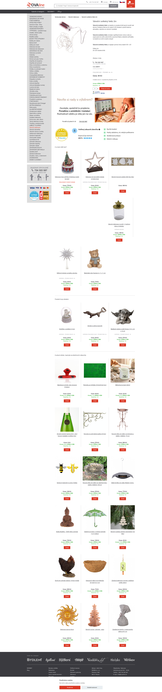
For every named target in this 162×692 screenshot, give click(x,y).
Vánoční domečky (35, 129)
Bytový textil (33, 43)
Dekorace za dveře (35, 53)
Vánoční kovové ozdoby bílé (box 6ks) (122, 177)
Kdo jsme (51, 676)
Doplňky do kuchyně (36, 63)
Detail (67, 192)
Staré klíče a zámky (35, 113)
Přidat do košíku (105, 88)
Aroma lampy (33, 35)
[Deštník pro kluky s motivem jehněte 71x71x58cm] (95, 530)
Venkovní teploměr (35, 135)
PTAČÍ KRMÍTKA (35, 21)
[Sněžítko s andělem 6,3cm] (67, 327)
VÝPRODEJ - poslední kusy (38, 31)
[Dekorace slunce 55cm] (67, 627)
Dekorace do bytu (35, 47)
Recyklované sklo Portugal (38, 103)
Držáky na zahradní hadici (37, 69)
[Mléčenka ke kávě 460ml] (123, 383)
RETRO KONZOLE (35, 105)
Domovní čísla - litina (36, 25)
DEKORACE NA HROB (37, 18)
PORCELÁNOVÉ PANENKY (38, 97)
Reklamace (52, 670)
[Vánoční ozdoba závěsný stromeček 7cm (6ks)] (123, 530)
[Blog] (59, 11)
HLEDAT (113, 6)
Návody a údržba (53, 668)
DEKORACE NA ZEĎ (36, 51)
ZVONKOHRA (34, 158)
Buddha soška (34, 37)
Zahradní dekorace (35, 142)
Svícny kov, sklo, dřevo (36, 119)
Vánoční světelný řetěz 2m (89, 17)
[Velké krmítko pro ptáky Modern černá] (123, 481)
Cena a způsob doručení (55, 674)
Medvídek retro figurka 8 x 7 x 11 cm (95, 273)
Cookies (72, 676)
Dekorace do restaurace (37, 49)
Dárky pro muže (34, 45)
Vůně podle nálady (35, 137)
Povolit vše (70, 687)
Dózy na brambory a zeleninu (38, 65)
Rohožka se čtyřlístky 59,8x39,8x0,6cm (94, 385)
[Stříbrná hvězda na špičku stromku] (67, 271)
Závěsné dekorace (35, 154)
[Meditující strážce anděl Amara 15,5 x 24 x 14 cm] (123, 327)
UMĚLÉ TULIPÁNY (35, 125)
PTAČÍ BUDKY (34, 101)
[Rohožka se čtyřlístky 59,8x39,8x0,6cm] (95, 383)
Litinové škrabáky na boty (37, 85)
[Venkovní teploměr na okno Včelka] (67, 481)
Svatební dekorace (35, 117)
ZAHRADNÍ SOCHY (36, 148)
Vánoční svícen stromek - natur (95, 629)
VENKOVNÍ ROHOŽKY (37, 29)
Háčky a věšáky (34, 71)
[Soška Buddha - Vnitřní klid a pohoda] (67, 530)
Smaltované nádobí (35, 111)
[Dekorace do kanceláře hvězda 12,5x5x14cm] (95, 175)
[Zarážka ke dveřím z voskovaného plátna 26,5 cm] (123, 627)
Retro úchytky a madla (36, 27)
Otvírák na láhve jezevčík (94, 326)
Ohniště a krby (34, 91)
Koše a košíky (34, 81)
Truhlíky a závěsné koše (37, 123)
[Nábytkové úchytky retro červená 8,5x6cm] (67, 383)
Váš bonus (115, 2)
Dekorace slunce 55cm (67, 629)
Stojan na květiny (35, 115)
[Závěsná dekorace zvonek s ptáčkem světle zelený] (123, 578)
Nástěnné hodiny (35, 89)
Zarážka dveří (34, 152)
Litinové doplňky (34, 83)
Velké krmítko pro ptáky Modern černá (122, 483)
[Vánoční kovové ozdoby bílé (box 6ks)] (123, 175)
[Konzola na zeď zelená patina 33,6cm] (95, 432)
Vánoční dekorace (35, 127)
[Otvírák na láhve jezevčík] (95, 324)
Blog (28, 670)
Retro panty (33, 107)
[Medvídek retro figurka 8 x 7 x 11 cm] (95, 271)
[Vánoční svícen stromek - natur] (95, 627)
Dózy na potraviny (35, 67)
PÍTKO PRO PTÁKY (36, 23)
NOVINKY (51, 12)
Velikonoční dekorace (36, 133)
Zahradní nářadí (34, 146)
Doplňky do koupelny (36, 61)
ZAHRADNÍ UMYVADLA (37, 150)
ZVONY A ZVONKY (35, 160)
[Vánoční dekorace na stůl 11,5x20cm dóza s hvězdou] (119, 222)
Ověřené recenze (74, 668)
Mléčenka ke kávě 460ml (122, 385)
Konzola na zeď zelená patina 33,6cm (95, 434)
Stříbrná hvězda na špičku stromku (67, 273)
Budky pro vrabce (35, 41)
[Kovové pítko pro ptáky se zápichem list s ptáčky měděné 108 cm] (95, 481)
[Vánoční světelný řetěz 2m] (72, 53)
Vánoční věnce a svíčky (37, 131)
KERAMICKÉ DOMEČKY (37, 77)
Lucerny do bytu (34, 87)
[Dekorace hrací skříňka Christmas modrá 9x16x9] (67, 175)
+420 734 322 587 (94, 2)
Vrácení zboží (52, 672)
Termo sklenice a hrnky (36, 121)
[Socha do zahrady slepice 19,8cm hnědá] (67, 578)
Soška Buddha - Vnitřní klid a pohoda (67, 532)
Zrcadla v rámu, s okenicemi (38, 156)
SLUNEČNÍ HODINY (36, 109)
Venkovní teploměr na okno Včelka (67, 483)
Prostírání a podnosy (36, 99)
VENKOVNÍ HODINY (36, 16)
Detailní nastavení (92, 687)
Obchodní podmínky (75, 672)
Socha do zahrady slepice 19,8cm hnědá (67, 580)
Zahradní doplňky (35, 144)
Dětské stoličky (34, 57)
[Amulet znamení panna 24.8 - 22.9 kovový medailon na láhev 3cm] (67, 432)
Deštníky (32, 55)
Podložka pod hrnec (36, 95)
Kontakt (105, 2)
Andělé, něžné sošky (36, 33)
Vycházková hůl (34, 139)
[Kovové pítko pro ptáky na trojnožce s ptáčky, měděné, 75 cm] (123, 432)
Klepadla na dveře (35, 79)
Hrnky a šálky (34, 73)
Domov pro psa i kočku (36, 59)
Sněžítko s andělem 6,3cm (67, 329)
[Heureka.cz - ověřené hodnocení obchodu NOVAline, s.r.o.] (34, 200)
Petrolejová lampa (35, 93)
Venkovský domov (60, 17)
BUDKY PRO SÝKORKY (37, 39)
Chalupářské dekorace (36, 75)
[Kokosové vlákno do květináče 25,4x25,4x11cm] (95, 578)
